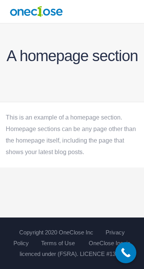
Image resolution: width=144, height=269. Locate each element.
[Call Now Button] (125, 252)
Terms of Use (58, 243)
